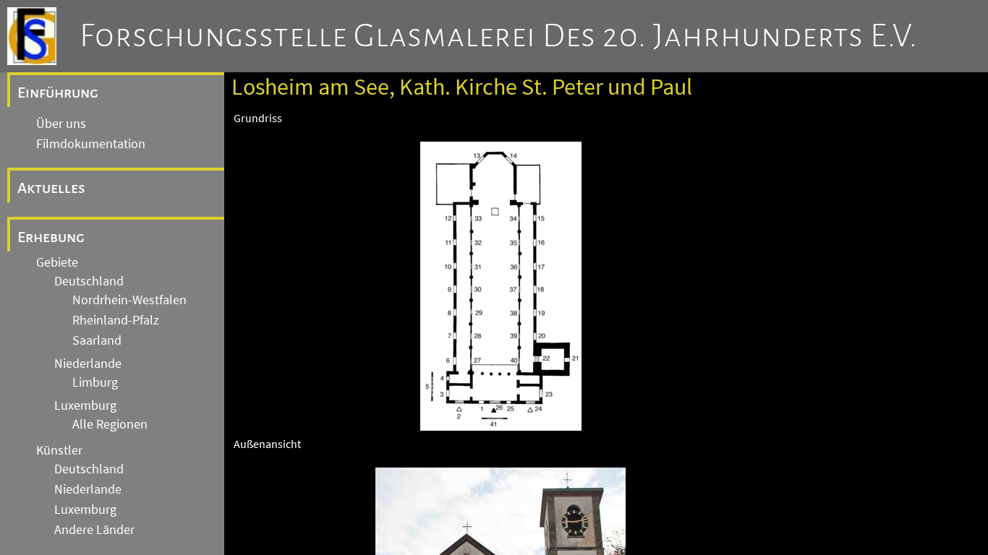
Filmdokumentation (90, 144)
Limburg (95, 382)
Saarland (97, 340)
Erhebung (51, 237)
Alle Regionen (110, 424)
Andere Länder (94, 530)
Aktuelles (51, 188)
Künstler (59, 450)
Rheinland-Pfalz (115, 320)
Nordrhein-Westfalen (129, 300)
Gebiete (57, 262)
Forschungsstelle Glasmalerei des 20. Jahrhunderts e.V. (499, 36)
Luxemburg (85, 405)
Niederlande (88, 363)
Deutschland (89, 281)
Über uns (61, 124)
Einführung (57, 92)
